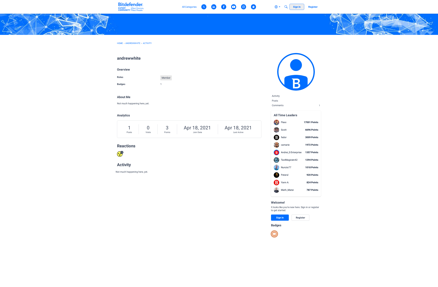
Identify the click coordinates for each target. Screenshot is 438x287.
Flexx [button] (283, 122)
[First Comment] (274, 234)
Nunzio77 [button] (286, 167)
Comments (296, 105)
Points (167, 132)
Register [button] (300, 217)
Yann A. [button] (285, 182)
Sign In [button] (280, 217)
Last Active (238, 132)
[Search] (286, 7)
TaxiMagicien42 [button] (289, 159)
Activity (276, 96)
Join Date (197, 132)
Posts (129, 132)
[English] (131, 6)
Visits (148, 132)
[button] (276, 122)
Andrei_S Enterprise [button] (291, 152)
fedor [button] (284, 137)
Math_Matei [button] (287, 190)
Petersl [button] (284, 174)
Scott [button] (284, 129)
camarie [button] (285, 144)
